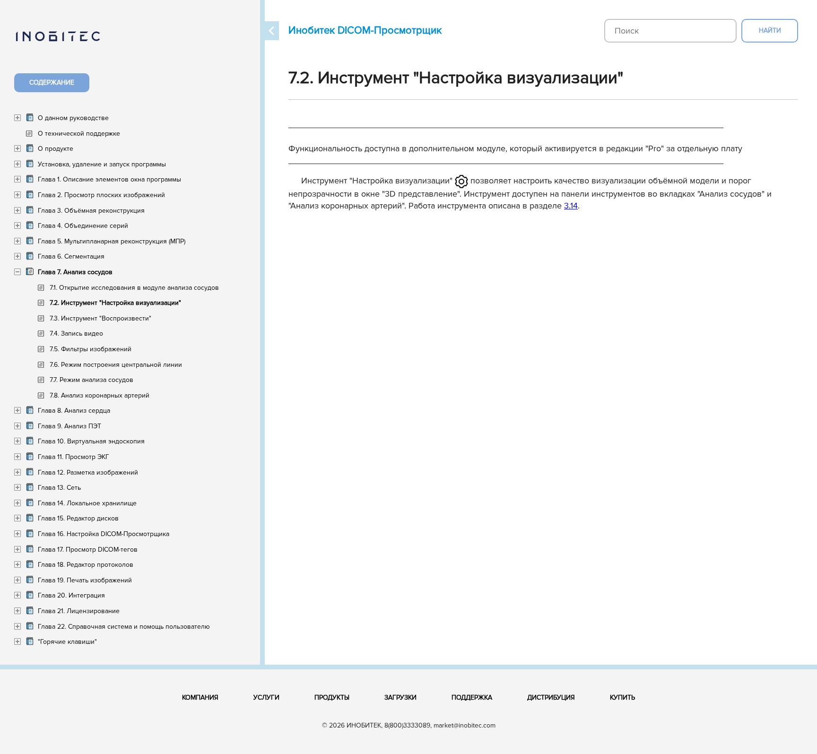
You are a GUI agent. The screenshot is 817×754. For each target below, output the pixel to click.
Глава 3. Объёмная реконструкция (91, 211)
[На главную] (67, 42)
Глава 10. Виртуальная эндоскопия (91, 441)
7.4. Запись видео (76, 333)
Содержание (51, 82)
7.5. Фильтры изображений (90, 349)
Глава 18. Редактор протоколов (85, 565)
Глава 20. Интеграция (71, 595)
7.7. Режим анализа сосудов (91, 380)
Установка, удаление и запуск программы (102, 164)
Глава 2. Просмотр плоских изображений (101, 195)
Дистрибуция (551, 697)
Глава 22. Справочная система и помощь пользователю (124, 627)
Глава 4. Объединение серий (83, 226)
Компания (200, 697)
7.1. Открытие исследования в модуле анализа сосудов (134, 288)
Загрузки (400, 697)
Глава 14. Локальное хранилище (87, 503)
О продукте (55, 149)
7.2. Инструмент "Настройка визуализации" (115, 303)
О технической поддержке (79, 134)
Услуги (266, 697)
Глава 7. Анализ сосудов (75, 272)
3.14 (571, 205)
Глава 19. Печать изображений (85, 580)
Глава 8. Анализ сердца (74, 411)
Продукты (331, 697)
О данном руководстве (73, 118)
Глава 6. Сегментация (71, 256)
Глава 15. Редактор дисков (78, 518)
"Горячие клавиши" (67, 642)
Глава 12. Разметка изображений (88, 472)
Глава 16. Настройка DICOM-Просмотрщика (103, 534)
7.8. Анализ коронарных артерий (99, 395)
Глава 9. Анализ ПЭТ (69, 426)
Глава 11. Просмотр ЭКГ (73, 457)
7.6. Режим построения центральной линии (116, 365)
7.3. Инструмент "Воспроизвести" (100, 318)
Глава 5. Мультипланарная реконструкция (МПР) (111, 241)
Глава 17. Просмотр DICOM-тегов (88, 550)
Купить (622, 697)
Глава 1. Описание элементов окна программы (109, 179)
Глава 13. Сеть (59, 488)
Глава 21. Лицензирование (79, 611)
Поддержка (472, 697)
